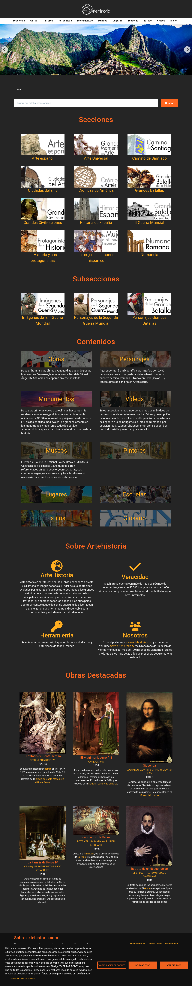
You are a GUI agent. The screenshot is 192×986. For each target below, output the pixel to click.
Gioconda (149, 765)
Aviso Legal (155, 943)
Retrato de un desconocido (149, 869)
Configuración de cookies (111, 965)
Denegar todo (142, 965)
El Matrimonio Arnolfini (96, 757)
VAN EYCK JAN (96, 761)
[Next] (187, 49)
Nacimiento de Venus (96, 837)
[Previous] (5, 49)
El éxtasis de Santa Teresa (42, 756)
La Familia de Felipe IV (42, 862)
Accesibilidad (137, 943)
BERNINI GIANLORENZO (43, 760)
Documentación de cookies (22, 978)
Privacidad (171, 943)
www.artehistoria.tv (122, 646)
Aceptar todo (174, 965)
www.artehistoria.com (139, 642)
